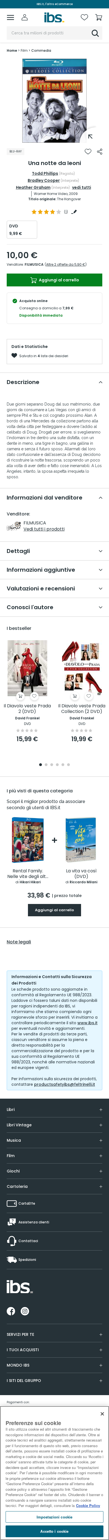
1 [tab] (52, 138)
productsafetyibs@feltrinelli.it (64, 1084)
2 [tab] (57, 138)
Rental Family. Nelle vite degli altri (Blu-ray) (28, 874)
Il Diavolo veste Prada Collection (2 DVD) (81, 709)
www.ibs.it (87, 1023)
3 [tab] (52, 765)
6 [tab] (68, 765)
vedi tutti (81, 187)
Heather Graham (33, 187)
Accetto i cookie (54, 1531)
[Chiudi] (102, 1414)
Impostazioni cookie (54, 1517)
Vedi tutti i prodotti (44, 529)
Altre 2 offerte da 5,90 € (65, 264)
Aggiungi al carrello (58, 280)
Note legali (19, 942)
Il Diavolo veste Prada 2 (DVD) (27, 709)
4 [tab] (57, 765)
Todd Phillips (45, 173)
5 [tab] (63, 765)
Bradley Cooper (44, 180)
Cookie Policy (88, 1505)
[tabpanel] (54, 101)
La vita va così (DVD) (81, 874)
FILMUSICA (34, 264)
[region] (54, 1473)
